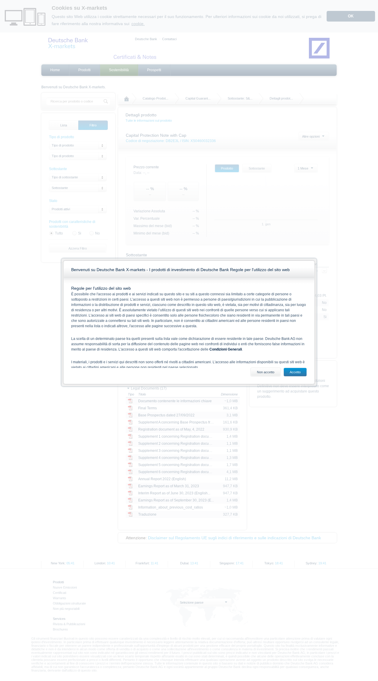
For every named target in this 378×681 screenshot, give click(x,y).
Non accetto (265, 372)
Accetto (295, 372)
